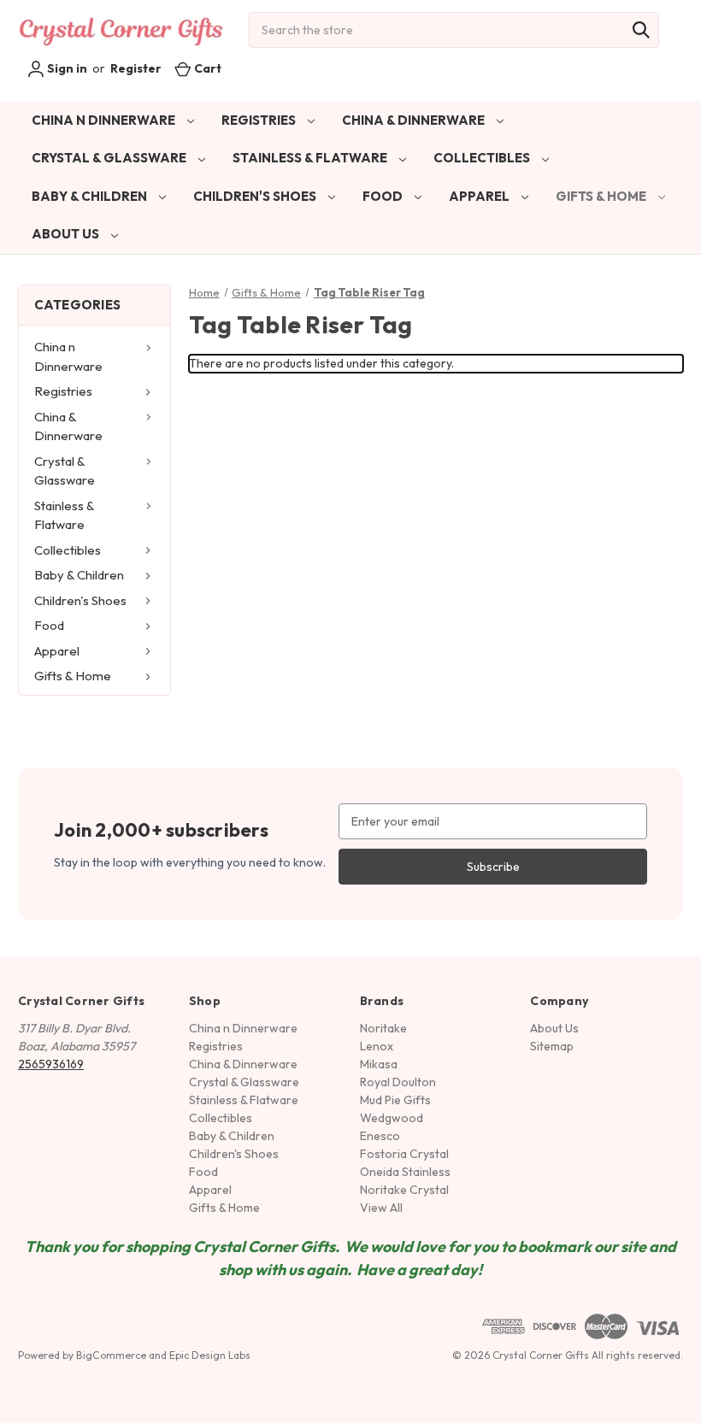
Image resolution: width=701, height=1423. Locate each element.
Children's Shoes (256, 196)
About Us (67, 234)
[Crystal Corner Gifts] (121, 30)
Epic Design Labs (209, 1355)
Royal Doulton (398, 1082)
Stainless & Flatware (311, 158)
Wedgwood (391, 1118)
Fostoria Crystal (404, 1153)
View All (381, 1207)
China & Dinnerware (414, 120)
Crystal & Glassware (110, 158)
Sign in (65, 68)
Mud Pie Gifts (395, 1100)
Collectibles (483, 158)
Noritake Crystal (404, 1189)
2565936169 (51, 1064)
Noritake (383, 1028)
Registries (259, 120)
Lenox (376, 1046)
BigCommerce (111, 1355)
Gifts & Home (602, 196)
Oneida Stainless (405, 1171)
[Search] (641, 30)
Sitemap (552, 1046)
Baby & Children (91, 196)
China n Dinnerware (105, 120)
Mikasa (379, 1064)
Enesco (380, 1136)
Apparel (480, 196)
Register (136, 68)
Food (383, 196)
